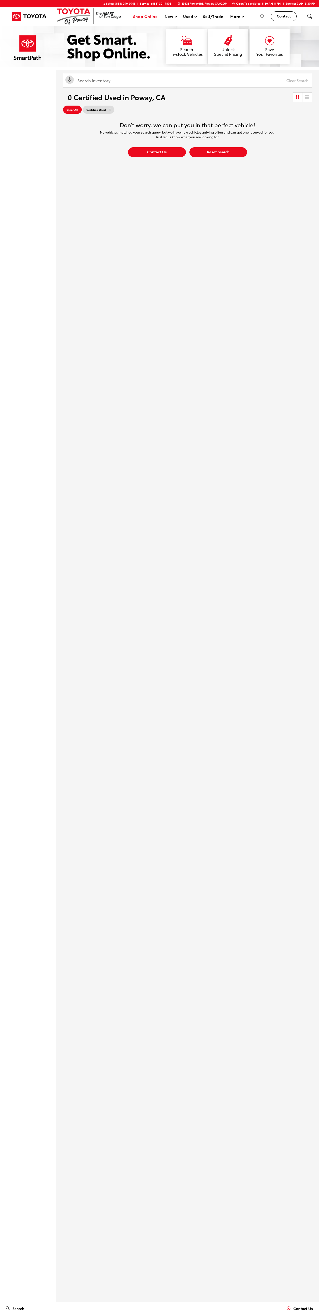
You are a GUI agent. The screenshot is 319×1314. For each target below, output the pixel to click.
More (235, 17)
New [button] (169, 17)
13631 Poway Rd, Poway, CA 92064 (204, 3)
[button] (309, 16)
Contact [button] (284, 15)
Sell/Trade (213, 16)
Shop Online (145, 16)
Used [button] (188, 17)
